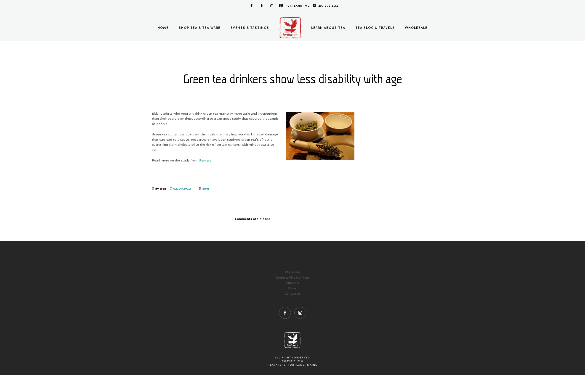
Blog (205, 188)
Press (292, 288)
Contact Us (292, 294)
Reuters (205, 160)
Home (163, 28)
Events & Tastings (250, 28)
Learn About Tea (328, 28)
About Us (292, 283)
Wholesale (416, 28)
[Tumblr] (261, 5)
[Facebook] (250, 5)
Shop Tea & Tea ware (200, 28)
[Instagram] (271, 5)
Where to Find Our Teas (292, 278)
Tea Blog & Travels (375, 28)
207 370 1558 (328, 5)
